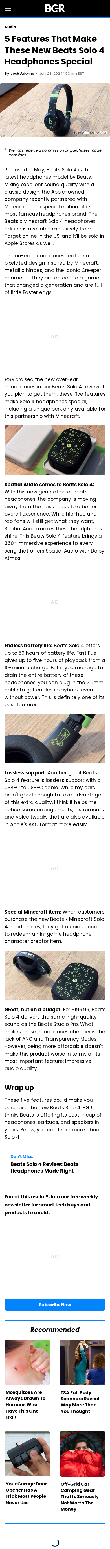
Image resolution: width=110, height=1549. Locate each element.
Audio (10, 27)
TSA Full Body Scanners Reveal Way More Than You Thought (80, 1402)
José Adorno (22, 73)
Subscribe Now (55, 1304)
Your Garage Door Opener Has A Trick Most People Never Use (26, 1493)
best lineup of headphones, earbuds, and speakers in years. (53, 1123)
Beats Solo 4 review (75, 387)
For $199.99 (76, 1010)
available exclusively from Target (48, 233)
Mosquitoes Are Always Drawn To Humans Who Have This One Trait (25, 1404)
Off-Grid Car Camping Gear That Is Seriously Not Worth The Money (80, 1496)
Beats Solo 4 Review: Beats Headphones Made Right (44, 1167)
